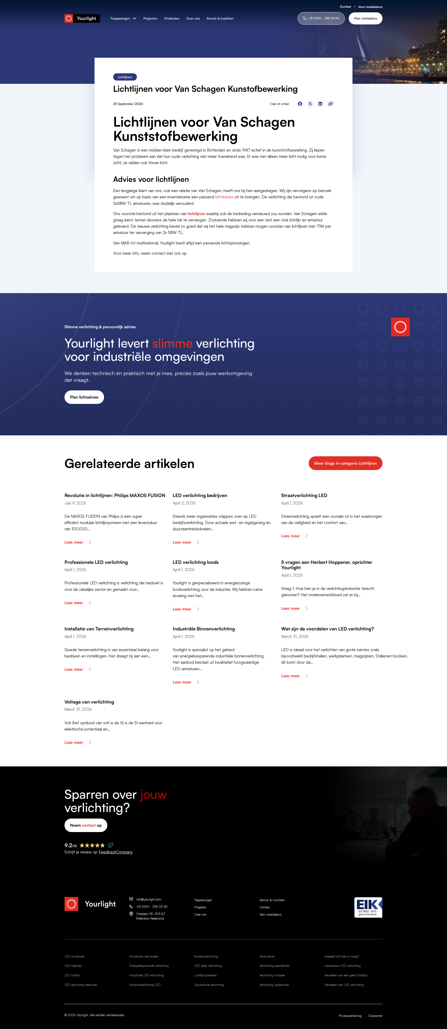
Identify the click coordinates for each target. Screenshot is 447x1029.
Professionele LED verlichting (96, 562)
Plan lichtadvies (84, 397)
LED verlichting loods (196, 562)
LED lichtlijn (72, 975)
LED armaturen (74, 956)
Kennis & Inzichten (220, 18)
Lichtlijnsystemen (205, 975)
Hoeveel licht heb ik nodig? (342, 956)
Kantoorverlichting (206, 956)
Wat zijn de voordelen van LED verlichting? (327, 629)
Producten (171, 18)
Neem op (86, 825)
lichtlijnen (196, 213)
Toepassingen (120, 18)
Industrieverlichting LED (145, 985)
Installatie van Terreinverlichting (99, 629)
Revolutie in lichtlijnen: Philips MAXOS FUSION (114, 495)
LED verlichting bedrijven (200, 495)
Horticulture (267, 956)
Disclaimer (376, 1016)
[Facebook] (300, 103)
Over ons (193, 18)
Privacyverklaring (350, 1016)
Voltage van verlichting (89, 702)
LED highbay (73, 966)
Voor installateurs (370, 7)
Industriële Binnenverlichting (204, 629)
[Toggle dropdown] (134, 18)
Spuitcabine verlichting (209, 985)
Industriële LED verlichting (146, 975)
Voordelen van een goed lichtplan (346, 975)
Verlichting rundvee (272, 975)
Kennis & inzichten (272, 900)
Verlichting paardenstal (275, 966)
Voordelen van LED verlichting (344, 985)
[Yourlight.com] (82, 18)
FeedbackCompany (116, 852)
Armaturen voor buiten (144, 956)
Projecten (150, 18)
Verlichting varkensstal (274, 985)
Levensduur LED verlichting (343, 966)
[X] (310, 103)
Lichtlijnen (125, 77)
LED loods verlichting (208, 966)
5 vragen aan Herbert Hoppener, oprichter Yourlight (326, 565)
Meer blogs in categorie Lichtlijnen (345, 463)
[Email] (330, 103)
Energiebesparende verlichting (149, 966)
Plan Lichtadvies (365, 18)
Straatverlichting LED (304, 495)
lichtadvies (224, 196)
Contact (345, 6)
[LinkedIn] (320, 103)
